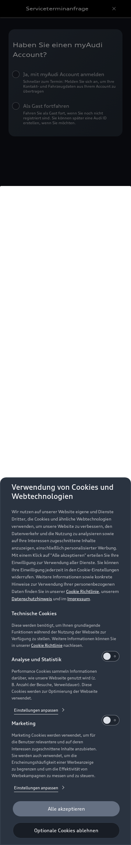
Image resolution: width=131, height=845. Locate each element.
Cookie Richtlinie (82, 591)
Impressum (78, 598)
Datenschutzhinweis (32, 598)
